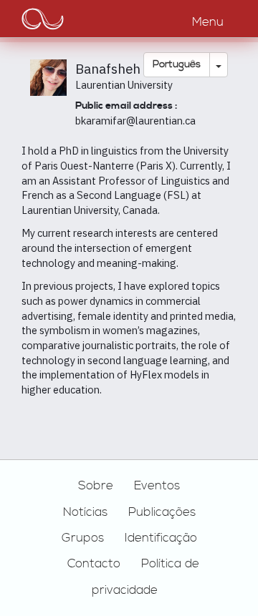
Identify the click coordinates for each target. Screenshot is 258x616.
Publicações (162, 512)
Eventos (157, 486)
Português (177, 64)
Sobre (95, 486)
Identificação (161, 538)
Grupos (83, 538)
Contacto (93, 564)
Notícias (85, 512)
